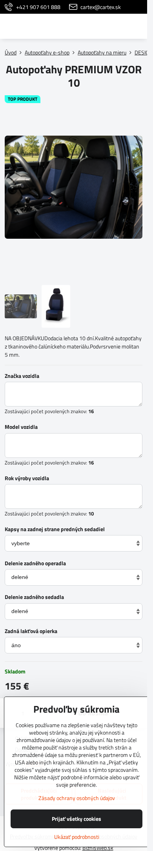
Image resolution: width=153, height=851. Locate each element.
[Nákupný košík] (118, 26)
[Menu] (137, 26)
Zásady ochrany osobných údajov (76, 798)
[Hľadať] (100, 26)
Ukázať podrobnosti (76, 836)
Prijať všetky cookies (76, 819)
